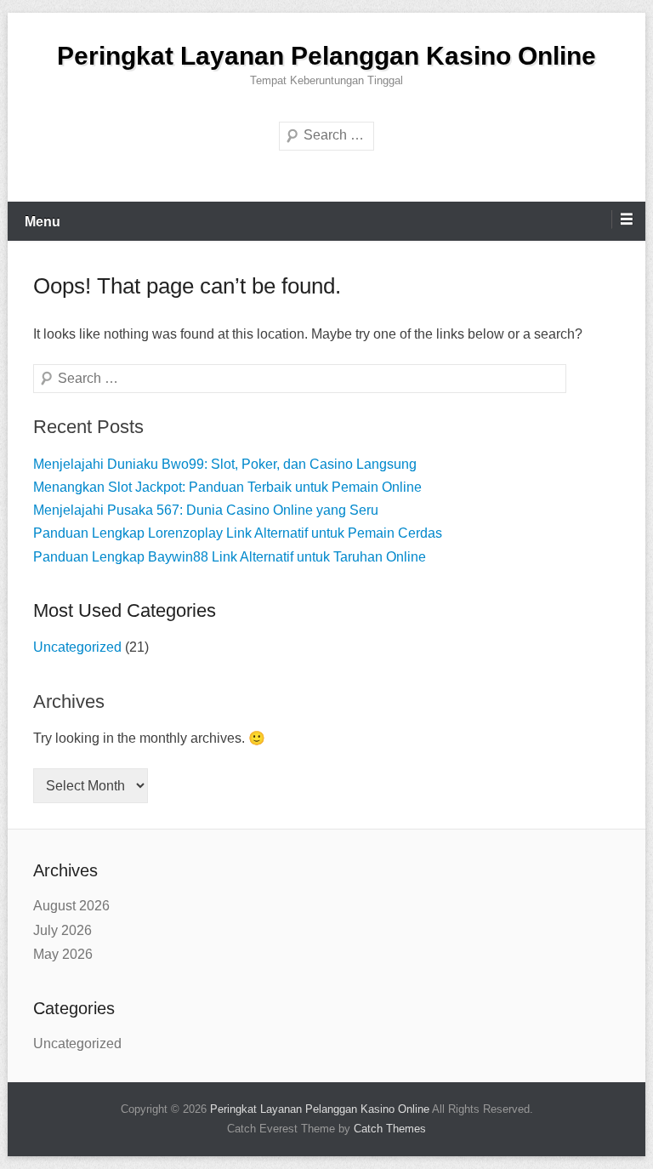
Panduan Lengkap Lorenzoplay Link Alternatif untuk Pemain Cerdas (237, 533)
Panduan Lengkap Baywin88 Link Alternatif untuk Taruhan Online (229, 557)
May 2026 (63, 954)
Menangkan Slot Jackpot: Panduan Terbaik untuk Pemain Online (227, 487)
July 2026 (62, 930)
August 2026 (71, 905)
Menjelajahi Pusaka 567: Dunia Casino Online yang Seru (205, 510)
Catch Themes (390, 1128)
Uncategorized (77, 647)
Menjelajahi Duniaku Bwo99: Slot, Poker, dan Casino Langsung (225, 464)
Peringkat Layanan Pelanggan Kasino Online (326, 56)
